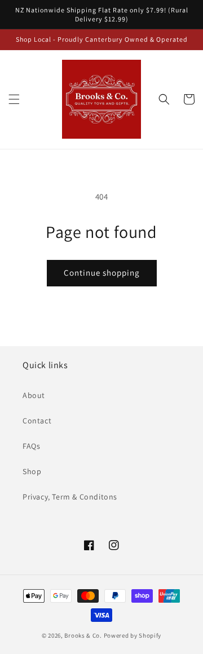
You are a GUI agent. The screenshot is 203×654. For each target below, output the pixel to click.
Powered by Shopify (133, 635)
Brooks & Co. (83, 635)
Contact (37, 421)
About (34, 395)
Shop (32, 471)
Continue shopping (102, 272)
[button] (14, 99)
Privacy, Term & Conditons (70, 497)
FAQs (31, 446)
